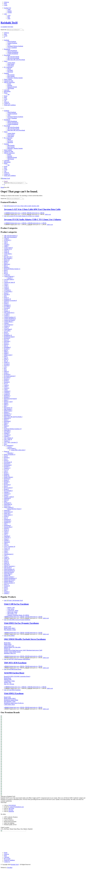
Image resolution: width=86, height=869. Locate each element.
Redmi (6, 475)
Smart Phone (8, 512)
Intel (5, 356)
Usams (6, 557)
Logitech (7, 394)
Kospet (6, 380)
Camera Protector (9, 276)
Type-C (7, 548)
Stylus (6, 530)
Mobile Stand (8, 410)
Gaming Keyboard (9, 320)
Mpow (6, 422)
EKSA (6, 302)
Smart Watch (10, 64)
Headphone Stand (9, 336)
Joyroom (7, 364)
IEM (6, 350)
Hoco (6, 339)
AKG (6, 243)
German (9, 12)
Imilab (6, 353)
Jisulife (6, 362)
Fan (6, 309)
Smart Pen (7, 510)
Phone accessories (9, 454)
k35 (5, 367)
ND (5, 427)
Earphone (6, 40)
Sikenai (6, 499)
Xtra (5, 590)
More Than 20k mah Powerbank (13, 416)
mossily (9, 278)
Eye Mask (7, 306)
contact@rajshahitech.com (17, 807)
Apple (6, 252)
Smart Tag (7, 513)
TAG (6, 534)
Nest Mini (7, 432)
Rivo (6, 486)
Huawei (6, 344)
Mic (5, 406)
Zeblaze (6, 593)
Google (7, 326)
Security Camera (9, 496)
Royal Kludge (8, 490)
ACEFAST (7, 240)
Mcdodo (6, 397)
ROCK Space (8, 487)
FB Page (11, 810)
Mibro (6, 404)
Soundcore (7, 519)
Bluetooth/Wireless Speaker (12, 269)
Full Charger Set (9, 312)
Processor (7, 463)
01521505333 (12, 805)
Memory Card (8, 401)
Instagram (11, 811)
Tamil (8, 9)
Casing (9, 447)
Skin (5, 501)
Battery (6, 261)
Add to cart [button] (48, 214)
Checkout (6, 857)
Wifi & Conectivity (9, 566)
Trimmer (7, 540)
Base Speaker (11, 76)
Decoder (7, 294)
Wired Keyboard (9, 572)
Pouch (6, 460)
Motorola (7, 418)
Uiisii (6, 551)
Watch (5, 61)
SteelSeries (7, 525)
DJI (5, 296)
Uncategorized (8, 554)
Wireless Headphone (12, 52)
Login (5, 5)
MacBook (7, 395)
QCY (6, 469)
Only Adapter (8, 438)
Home (5, 96)
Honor (6, 342)
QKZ (6, 471)
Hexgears (7, 338)
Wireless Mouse (8, 581)
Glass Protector (8, 324)
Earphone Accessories (10, 300)
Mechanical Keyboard (10, 398)
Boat (6, 270)
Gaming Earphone (12, 43)
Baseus (6, 259)
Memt (6, 403)
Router (9, 84)
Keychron (7, 377)
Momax (6, 412)
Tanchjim (7, 536)
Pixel (6, 456)
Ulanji (6, 552)
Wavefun (7, 564)
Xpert (6, 589)
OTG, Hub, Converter (11, 442)
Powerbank (7, 55)
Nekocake (7, 430)
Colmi (6, 285)
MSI (5, 424)
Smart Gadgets (8, 79)
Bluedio (6, 267)
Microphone (7, 91)
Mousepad (10, 71)
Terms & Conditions (9, 860)
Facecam (7, 308)
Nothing (6, 433)
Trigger (6, 539)
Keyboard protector (9, 376)
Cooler (6, 287)
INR (8, 17)
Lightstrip (7, 392)
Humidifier (7, 347)
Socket (6, 516)
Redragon (7, 478)
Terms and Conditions (10, 105)
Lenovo (6, 388)
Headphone (7, 49)
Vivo (6, 560)
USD (5, 14)
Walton (6, 561)
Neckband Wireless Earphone (15, 46)
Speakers (6, 73)
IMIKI (6, 352)
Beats (6, 262)
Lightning (7, 391)
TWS (8, 44)
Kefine (6, 373)
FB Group (11, 808)
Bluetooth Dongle (12, 87)
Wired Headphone (12, 50)
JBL (6, 361)
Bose (6, 272)
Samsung (7, 493)
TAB (6, 531)
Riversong (7, 484)
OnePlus (7, 436)
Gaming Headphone (12, 53)
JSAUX (6, 365)
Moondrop (7, 415)
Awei (6, 255)
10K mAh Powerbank (13, 56)
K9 (5, 370)
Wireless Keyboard (9, 579)
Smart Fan (7, 505)
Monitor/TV (8, 413)
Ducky (6, 297)
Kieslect (6, 379)
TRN (6, 543)
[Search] (26, 183)
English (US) (7, 8)
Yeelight (6, 592)
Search (6, 181)
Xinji (6, 587)
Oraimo (7, 441)
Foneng (7, 311)
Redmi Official (8, 477)
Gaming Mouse (8, 321)
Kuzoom (7, 382)
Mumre (6, 425)
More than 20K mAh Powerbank (16, 59)
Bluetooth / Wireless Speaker (15, 77)
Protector (7, 468)
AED (8, 18)
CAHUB (7, 275)
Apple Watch (8, 253)
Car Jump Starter (9, 279)
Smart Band (10, 65)
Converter (6, 90)
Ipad (6, 358)
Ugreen (7, 549)
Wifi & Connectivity (9, 82)
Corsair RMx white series (18, 450)
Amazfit (6, 244)
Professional (8, 465)
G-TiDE (6, 314)
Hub (6, 345)
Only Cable (8, 439)
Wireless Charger (9, 576)
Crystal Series (8, 291)
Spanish (9, 11)
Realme (6, 474)
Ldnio (6, 386)
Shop (5, 3)
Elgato (6, 303)
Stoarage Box (8, 527)
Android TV (8, 249)
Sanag (6, 495)
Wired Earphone (11, 41)
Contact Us (7, 103)
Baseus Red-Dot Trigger (14, 509)
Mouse (9, 68)
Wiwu (6, 584)
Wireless (7, 575)
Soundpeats (7, 521)
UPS (6, 555)
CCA (6, 281)
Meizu (6, 400)
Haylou (6, 333)
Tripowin (7, 542)
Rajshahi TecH (15, 864)
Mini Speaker (11, 74)
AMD (6, 246)
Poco (6, 459)
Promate (6, 466)
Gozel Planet (8, 329)
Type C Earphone (12, 47)
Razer (6, 472)
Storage (6, 528)
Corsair (6, 288)
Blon (6, 265)
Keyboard (10, 70)
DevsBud (9, 867)
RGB (6, 483)
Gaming (6, 315)
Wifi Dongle (10, 88)
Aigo (6, 241)
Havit (6, 332)
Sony (6, 518)
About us (6, 2)
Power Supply (11, 448)
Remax (6, 480)
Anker (6, 250)
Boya (6, 273)
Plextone (7, 457)
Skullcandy (7, 502)
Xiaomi (7, 585)
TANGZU (7, 537)
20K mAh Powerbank (13, 58)
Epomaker (7, 305)
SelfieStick (7, 498)
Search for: (3, 29)
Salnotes (6, 492)
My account (7, 858)
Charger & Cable (8, 81)
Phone (5, 93)
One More (7, 435)
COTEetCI (7, 290)
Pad (5, 444)
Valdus (6, 558)
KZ (6, 383)
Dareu (6, 293)
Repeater (9, 85)
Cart (5, 100)
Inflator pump (8, 355)
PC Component (8, 67)
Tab (8, 94)
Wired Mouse (8, 573)
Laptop (6, 385)
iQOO (6, 359)
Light (6, 389)
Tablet (6, 533)
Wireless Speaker (9, 582)
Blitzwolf (7, 264)
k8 (5, 368)
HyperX (6, 349)
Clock (6, 284)
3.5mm (6, 238)
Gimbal (6, 323)
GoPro (6, 327)
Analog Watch (11, 62)
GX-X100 (7, 330)
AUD (8, 15)
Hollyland (7, 341)
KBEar (6, 371)
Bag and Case (8, 256)
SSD (6, 524)
